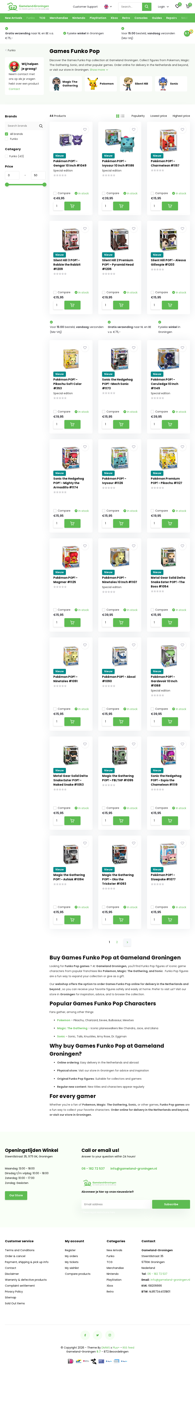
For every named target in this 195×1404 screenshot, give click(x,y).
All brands (16, 134)
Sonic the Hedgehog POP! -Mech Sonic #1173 (117, 383)
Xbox (114, 18)
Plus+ (116, 1348)
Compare (64, 193)
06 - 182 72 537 (93, 1168)
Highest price (181, 116)
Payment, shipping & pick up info (27, 1262)
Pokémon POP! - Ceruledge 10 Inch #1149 (164, 383)
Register (70, 1250)
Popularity (138, 116)
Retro (126, 18)
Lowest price (158, 116)
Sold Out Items (15, 1303)
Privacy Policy (14, 1291)
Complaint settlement (20, 1286)
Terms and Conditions (19, 1250)
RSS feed (128, 1348)
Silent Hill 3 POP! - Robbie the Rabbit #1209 (67, 264)
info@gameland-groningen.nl (133, 1168)
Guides (157, 18)
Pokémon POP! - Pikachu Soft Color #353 (67, 383)
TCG (42, 18)
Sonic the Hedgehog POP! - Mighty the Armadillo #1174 (68, 483)
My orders (71, 1256)
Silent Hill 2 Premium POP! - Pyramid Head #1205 (118, 264)
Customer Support (85, 7)
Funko (30, 18)
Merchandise (59, 18)
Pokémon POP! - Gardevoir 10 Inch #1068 (164, 681)
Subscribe (171, 1204)
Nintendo (78, 18)
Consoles (141, 18)
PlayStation (98, 18)
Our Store (16, 1195)
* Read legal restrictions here (98, 1212)
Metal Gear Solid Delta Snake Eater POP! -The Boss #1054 (168, 582)
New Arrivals (13, 18)
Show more (98, 70)
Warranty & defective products (26, 1280)
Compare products (77, 1274)
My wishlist (72, 1268)
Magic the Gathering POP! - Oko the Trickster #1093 (118, 879)
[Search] (147, 6)
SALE (184, 18)
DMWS (105, 1348)
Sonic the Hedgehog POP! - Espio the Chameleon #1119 (166, 780)
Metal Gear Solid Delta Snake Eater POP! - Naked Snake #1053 (70, 780)
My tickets (71, 1262)
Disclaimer (12, 1274)
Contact (14, 89)
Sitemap (10, 1297)
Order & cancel (15, 1256)
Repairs (171, 18)
